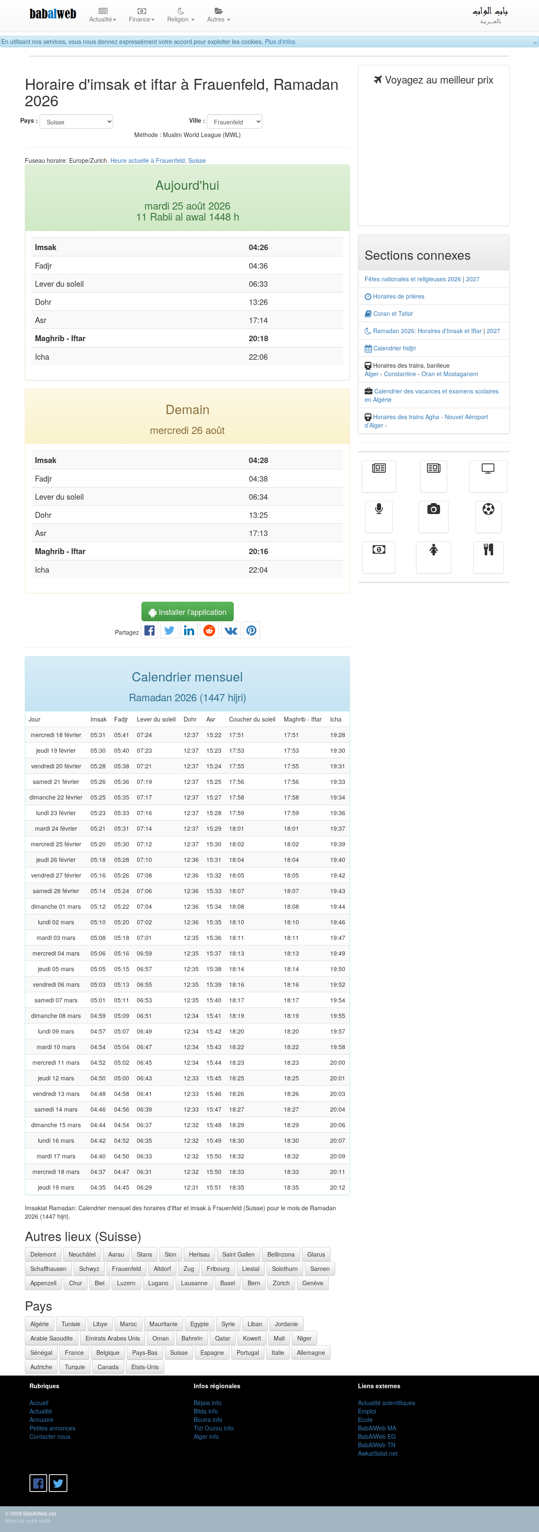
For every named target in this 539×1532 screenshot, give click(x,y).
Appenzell (43, 1283)
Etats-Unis (145, 1366)
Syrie (228, 1323)
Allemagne (311, 1352)
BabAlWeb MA (377, 1428)
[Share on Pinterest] (251, 632)
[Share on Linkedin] (189, 632)
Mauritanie (163, 1323)
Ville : (197, 120)
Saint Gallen (238, 1254)
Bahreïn (192, 1338)
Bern (254, 1283)
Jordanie (286, 1323)
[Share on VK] (231, 632)
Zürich (281, 1283)
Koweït (252, 1338)
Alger (372, 373)
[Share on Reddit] (209, 632)
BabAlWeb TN (376, 1444)
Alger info (206, 1436)
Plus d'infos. (281, 41)
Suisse (179, 1352)
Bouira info (208, 1419)
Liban (255, 1323)
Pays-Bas (144, 1352)
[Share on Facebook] (149, 632)
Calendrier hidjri (394, 348)
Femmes (434, 563)
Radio (379, 523)
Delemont (43, 1254)
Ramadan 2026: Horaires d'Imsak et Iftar (426, 330)
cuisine (488, 563)
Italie (278, 1352)
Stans (144, 1254)
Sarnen (320, 1268)
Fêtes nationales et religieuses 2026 (413, 279)
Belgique (108, 1352)
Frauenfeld (126, 1268)
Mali (279, 1338)
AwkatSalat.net (378, 1453)
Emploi (367, 1411)
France (74, 1352)
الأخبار (433, 482)
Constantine (400, 373)
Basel (227, 1283)
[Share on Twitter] (169, 632)
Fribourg (218, 1268)
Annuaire (41, 1419)
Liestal (250, 1268)
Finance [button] (139, 19)
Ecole (365, 1419)
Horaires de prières (397, 296)
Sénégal (41, 1352)
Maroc (128, 1323)
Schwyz (89, 1268)
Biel (99, 1283)
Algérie (39, 1323)
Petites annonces (52, 1428)
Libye (100, 1323)
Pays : (29, 120)
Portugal (248, 1352)
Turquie (75, 1366)
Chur (75, 1283)
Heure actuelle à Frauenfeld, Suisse (158, 160)
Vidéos (433, 523)
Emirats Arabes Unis (112, 1338)
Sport (488, 523)
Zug (189, 1268)
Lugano (158, 1283)
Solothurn (285, 1268)
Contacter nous (49, 1436)
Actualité (379, 482)
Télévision (488, 482)
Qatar (222, 1338)
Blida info (206, 1411)
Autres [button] (216, 19)
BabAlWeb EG (377, 1436)
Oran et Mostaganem (450, 373)
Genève (312, 1283)
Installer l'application (192, 611)
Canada (108, 1366)
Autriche (41, 1366)
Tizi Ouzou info (214, 1428)
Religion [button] (178, 19)
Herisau (199, 1254)
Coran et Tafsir (392, 313)
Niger (304, 1338)
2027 (473, 279)
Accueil (38, 1402)
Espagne (212, 1352)
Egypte (199, 1323)
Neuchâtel (82, 1254)
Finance (379, 563)
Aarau (116, 1254)
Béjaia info (207, 1402)
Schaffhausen (48, 1268)
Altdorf (162, 1268)
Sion (170, 1254)
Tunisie (70, 1323)
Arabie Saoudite (51, 1338)
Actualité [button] (100, 19)
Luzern (126, 1283)
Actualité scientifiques (386, 1402)
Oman (160, 1338)
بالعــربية (491, 20)
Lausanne (194, 1283)
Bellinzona (281, 1254)
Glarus (316, 1254)
